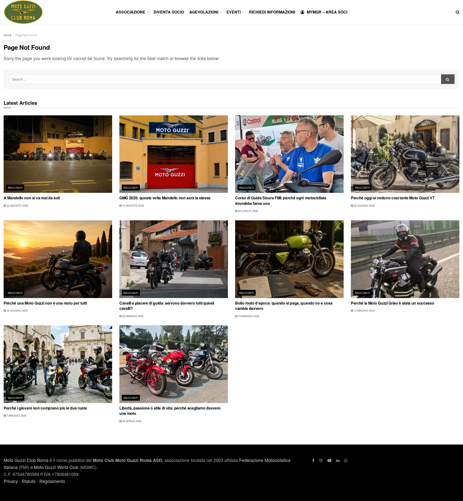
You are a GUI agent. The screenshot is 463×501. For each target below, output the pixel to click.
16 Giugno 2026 (17, 310)
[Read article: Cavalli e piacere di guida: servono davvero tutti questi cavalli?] (173, 259)
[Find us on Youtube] (329, 460)
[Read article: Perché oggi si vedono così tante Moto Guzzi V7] (405, 154)
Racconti (15, 187)
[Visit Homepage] (23, 12)
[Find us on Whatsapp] (346, 460)
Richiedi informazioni (272, 12)
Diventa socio (169, 12)
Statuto (28, 481)
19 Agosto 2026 (133, 205)
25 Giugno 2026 (364, 205)
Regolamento (52, 481)
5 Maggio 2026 (16, 415)
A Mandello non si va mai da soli (32, 198)
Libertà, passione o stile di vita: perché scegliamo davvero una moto (170, 410)
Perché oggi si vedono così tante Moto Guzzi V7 (392, 198)
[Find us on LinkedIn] (338, 460)
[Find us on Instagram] (321, 460)
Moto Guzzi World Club (56, 467)
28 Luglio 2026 (247, 211)
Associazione (130, 12)
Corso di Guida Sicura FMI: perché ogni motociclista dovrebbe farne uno (280, 200)
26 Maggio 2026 (132, 316)
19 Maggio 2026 (248, 316)
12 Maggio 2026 (364, 310)
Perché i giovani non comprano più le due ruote (45, 408)
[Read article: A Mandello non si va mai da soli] (58, 154)
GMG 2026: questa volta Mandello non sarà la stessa (165, 198)
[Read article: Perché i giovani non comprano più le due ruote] (58, 364)
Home (8, 35)
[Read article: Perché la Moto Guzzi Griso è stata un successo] (405, 259)
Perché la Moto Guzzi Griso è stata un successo (392, 303)
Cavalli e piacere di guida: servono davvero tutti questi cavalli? (166, 305)
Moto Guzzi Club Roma (26, 460)
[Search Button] (457, 12)
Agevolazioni (203, 12)
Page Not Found (26, 35)
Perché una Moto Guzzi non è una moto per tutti (45, 303)
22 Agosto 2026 (17, 205)
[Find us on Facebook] (313, 460)
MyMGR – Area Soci (327, 12)
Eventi (233, 12)
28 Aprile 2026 (132, 421)
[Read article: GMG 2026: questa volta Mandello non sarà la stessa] (173, 154)
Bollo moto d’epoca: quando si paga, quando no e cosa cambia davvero (283, 305)
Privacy (11, 481)
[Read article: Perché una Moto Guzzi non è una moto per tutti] (58, 259)
